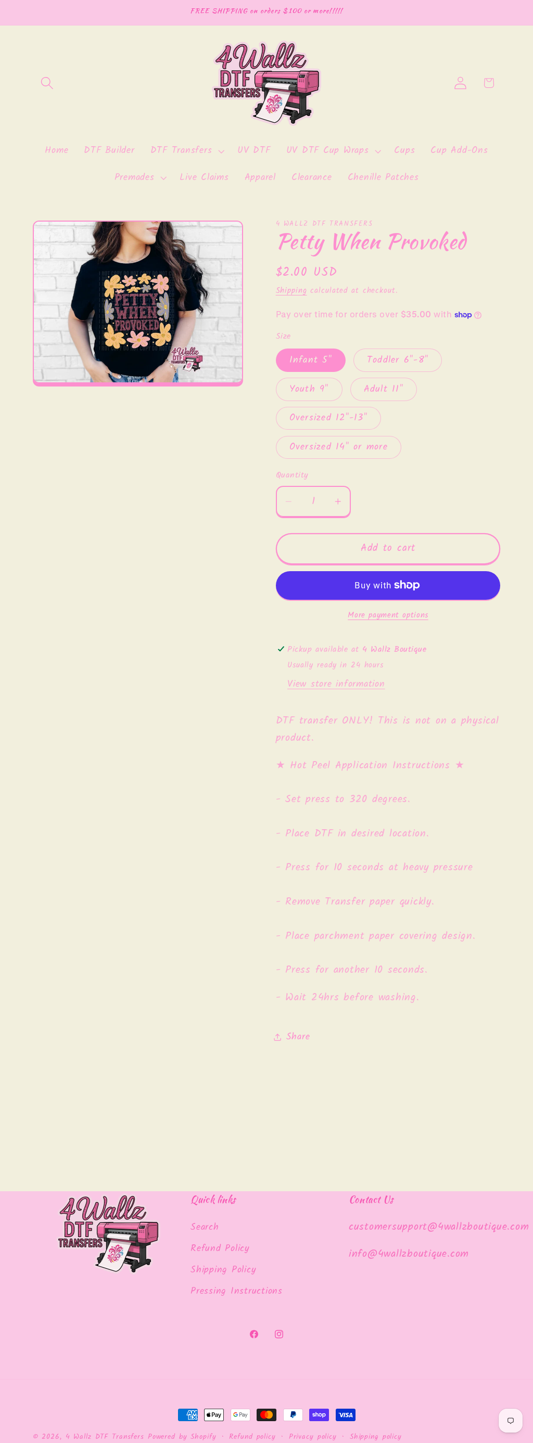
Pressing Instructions (237, 1291)
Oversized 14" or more (338, 447)
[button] (47, 83)
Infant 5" (310, 360)
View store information (336, 684)
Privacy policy (313, 1437)
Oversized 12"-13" (328, 417)
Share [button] (298, 1036)
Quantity (292, 476)
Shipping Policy (223, 1269)
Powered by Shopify (182, 1436)
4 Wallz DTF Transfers (105, 1436)
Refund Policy (220, 1248)
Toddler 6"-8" (397, 360)
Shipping (291, 291)
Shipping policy (376, 1437)
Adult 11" (383, 389)
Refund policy (252, 1437)
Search (205, 1227)
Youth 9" (309, 389)
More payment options (388, 615)
